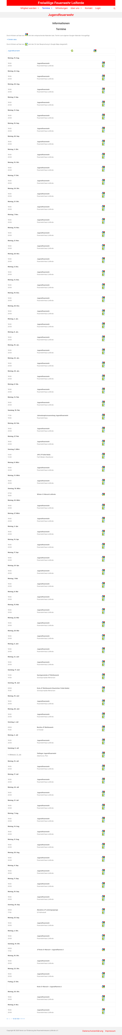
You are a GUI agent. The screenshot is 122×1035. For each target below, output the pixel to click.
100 (18, 1019)
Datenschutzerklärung (92, 1031)
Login (98, 8)
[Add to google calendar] (94, 51)
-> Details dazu (12, 39)
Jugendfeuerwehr (14, 51)
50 (15, 1019)
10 (13, 1019)
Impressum (110, 1031)
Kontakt (88, 8)
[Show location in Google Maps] (103, 66)
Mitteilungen (61, 8)
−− (9, 1019)
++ (22, 1019)
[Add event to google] (103, 63)
